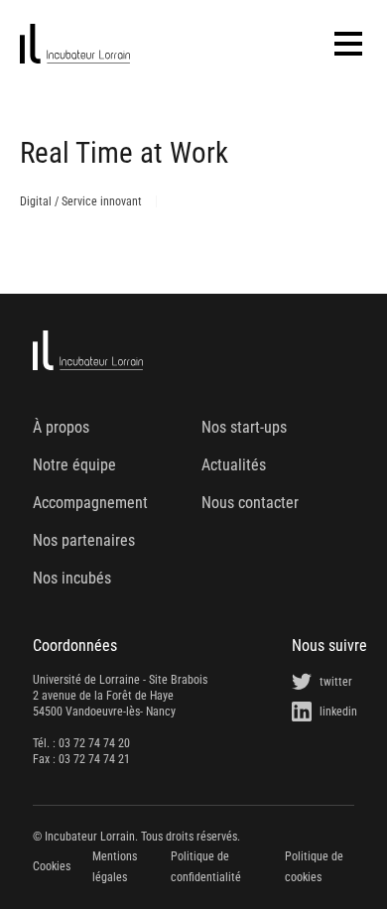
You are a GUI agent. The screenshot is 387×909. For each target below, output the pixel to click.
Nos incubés (72, 578)
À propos (61, 427)
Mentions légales (114, 866)
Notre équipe (74, 464)
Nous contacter (250, 502)
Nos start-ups (244, 427)
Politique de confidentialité (206, 866)
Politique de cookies (314, 866)
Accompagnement (90, 502)
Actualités (233, 464)
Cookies (51, 866)
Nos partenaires (84, 540)
